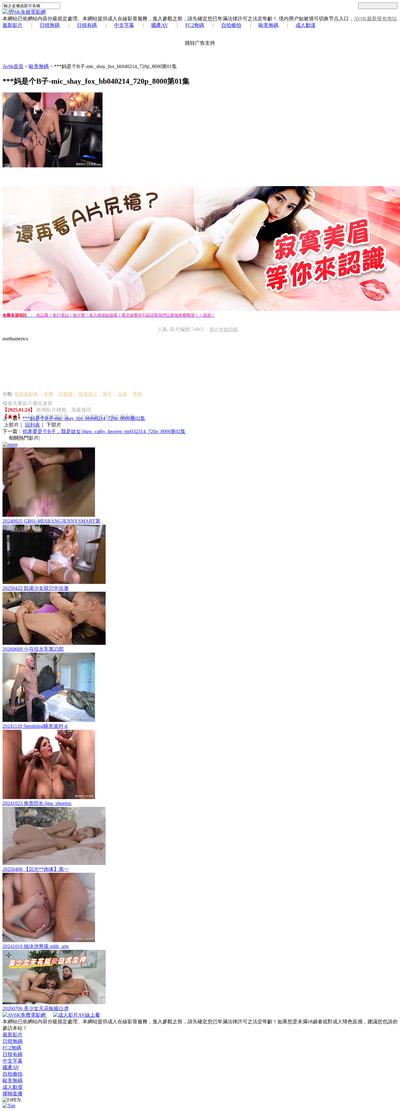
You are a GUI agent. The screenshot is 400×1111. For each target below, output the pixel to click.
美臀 (48, 394)
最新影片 (12, 25)
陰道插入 (87, 394)
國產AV (159, 25)
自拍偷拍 (231, 25)
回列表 (32, 424)
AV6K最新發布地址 (375, 18)
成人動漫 (306, 25)
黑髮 (137, 394)
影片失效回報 (224, 329)
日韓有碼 (87, 25)
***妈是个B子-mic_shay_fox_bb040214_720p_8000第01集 (115, 66)
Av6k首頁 (12, 66)
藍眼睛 (66, 394)
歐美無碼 (268, 25)
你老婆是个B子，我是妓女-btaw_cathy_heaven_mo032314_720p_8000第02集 (104, 431)
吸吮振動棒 (26, 394)
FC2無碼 (194, 25)
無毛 (107, 394)
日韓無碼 (50, 25)
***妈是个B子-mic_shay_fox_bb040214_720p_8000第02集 (83, 418)
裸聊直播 (12, 1093)
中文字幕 (124, 25)
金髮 (122, 394)
